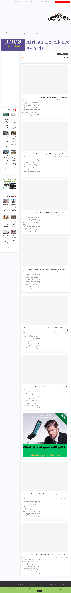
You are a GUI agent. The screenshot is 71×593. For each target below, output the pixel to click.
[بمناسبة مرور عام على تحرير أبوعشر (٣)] (6, 232)
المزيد (25, 33)
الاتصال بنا (37, 1)
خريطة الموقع (29, 1)
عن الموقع (51, 1)
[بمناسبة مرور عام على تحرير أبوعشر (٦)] (13, 217)
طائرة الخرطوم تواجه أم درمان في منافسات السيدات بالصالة (48, 554)
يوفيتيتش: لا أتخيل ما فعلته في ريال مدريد (54, 97)
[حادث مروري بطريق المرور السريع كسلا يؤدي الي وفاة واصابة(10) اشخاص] (6, 133)
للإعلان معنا (44, 1)
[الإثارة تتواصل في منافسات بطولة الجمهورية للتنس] (45, 195)
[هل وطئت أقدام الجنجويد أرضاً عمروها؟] (13, 133)
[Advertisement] (23, 17)
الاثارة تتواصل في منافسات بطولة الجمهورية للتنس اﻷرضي (48, 269)
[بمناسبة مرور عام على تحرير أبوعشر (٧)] (6, 201)
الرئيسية (64, 33)
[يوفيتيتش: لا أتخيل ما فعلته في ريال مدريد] (45, 79)
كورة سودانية (51, 33)
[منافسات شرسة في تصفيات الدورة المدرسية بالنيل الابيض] (45, 136)
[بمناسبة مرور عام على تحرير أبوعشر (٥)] (6, 217)
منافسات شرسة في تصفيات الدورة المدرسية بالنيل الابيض (48, 154)
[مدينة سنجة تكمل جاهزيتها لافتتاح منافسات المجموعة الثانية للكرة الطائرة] (45, 476)
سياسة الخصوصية (20, 1)
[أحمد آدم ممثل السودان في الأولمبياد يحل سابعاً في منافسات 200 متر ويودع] (45, 310)
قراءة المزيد (33, 591)
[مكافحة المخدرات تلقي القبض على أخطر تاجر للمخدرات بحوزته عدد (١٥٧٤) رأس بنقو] (13, 152)
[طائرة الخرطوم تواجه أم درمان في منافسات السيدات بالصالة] (45, 537)
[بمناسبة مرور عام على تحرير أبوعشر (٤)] (13, 232)
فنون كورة (36, 33)
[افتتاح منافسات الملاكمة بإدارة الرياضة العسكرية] (45, 369)
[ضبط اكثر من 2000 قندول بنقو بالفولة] (6, 152)
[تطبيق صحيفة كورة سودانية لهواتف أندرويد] (9, 184)
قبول (39, 591)
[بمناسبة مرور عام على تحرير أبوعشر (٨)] (13, 201)
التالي (58, 579)
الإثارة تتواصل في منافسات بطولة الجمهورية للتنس (51, 212)
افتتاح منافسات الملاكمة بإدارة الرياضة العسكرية (51, 386)
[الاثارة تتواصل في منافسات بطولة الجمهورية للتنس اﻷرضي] (45, 251)
